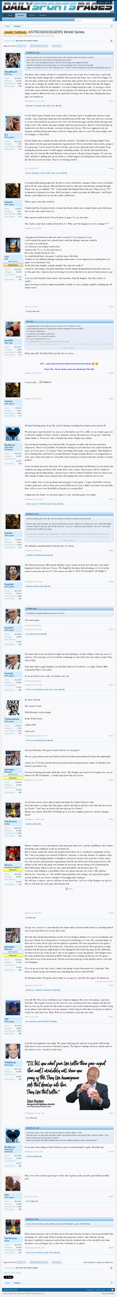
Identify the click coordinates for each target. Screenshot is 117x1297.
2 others (51, 1252)
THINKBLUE (43, 504)
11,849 (18, 1204)
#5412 (111, 736)
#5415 (111, 913)
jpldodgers (29, 106)
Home (10, 15)
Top (108, 1290)
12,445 (18, 456)
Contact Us (90, 1290)
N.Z (6, 135)
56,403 (18, 272)
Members (42, 15)
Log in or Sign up (104, 2)
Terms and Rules (108, 1293)
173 (20, 149)
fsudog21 (29, 311)
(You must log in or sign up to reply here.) (98, 1262)
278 (20, 279)
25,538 (18, 830)
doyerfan (51, 990)
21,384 (18, 785)
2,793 (19, 728)
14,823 (18, 1028)
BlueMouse (10, 445)
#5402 (111, 168)
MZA (44, 106)
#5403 (111, 228)
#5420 (111, 1248)
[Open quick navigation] (112, 26)
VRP (7, 1019)
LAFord (28, 504)
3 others (54, 504)
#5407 (111, 499)
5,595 (19, 349)
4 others (53, 106)
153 (20, 733)
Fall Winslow (11, 821)
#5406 (111, 399)
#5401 (111, 101)
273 (46, 46)
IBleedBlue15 (11, 72)
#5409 (111, 582)
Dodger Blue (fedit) (10, 1290)
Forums (32, 15)
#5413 (111, 780)
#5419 (111, 1196)
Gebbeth (8, 202)
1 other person (55, 173)
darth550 (9, 340)
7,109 (19, 144)
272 (42, 46)
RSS (112, 1290)
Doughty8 (37, 106)
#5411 (111, 685)
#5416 (111, 985)
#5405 (111, 373)
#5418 (111, 1152)
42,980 (18, 1072)
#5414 (111, 819)
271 (39, 46)
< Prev (19, 46)
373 (53, 46)
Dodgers (20, 15)
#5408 (111, 550)
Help (98, 1290)
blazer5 (28, 173)
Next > (59, 46)
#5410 (111, 629)
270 (35, 46)
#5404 (111, 307)
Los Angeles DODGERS (23, 36)
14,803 (18, 637)
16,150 (18, 81)
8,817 (19, 211)
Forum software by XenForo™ (24, 1293)
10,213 (18, 593)
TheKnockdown (12, 719)
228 (20, 836)
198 (20, 86)
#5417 (111, 1017)
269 (31, 46)
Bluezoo (44, 173)
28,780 (18, 877)
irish (42, 36)
